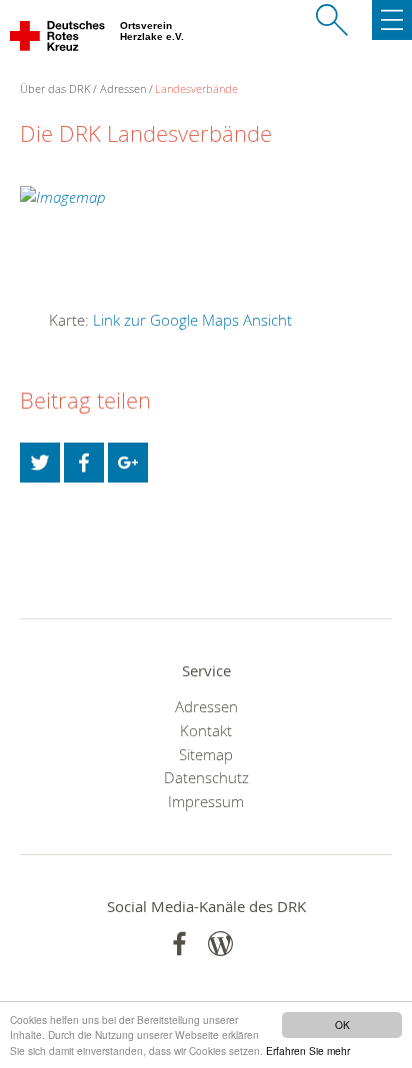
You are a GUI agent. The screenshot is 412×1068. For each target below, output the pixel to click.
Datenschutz (206, 777)
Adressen (123, 88)
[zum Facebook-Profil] (179, 943)
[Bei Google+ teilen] (128, 463)
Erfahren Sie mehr (308, 1050)
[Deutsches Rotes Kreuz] (58, 40)
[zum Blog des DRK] (220, 943)
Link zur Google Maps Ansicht (192, 320)
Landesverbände (196, 88)
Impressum (206, 801)
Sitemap (206, 754)
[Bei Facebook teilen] (84, 463)
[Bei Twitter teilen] (40, 463)
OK (342, 1024)
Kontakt (206, 730)
